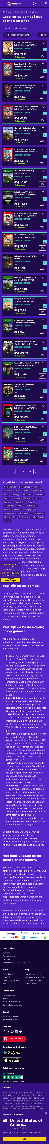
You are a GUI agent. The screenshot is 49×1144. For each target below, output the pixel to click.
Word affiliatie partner (11, 1002)
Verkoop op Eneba (10, 1016)
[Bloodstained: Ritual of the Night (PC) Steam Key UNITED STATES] (24, 92)
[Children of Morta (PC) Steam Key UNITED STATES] (24, 434)
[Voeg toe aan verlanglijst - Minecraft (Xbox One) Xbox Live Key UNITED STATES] (43, 278)
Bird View (23, 517)
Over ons (6, 953)
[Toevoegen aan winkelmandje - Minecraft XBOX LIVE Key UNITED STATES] (42, 183)
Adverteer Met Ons (10, 1020)
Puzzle (37, 498)
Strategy (15, 495)
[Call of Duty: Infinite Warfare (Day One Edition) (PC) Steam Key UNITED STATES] (24, 348)
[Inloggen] (46, 3)
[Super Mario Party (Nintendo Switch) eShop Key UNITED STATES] (24, 220)
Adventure (38, 491)
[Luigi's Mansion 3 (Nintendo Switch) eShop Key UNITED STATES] (24, 412)
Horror (7, 521)
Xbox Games (10, 487)
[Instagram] (12, 1031)
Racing (7, 498)
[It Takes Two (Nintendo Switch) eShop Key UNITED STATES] (24, 49)
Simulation (27, 495)
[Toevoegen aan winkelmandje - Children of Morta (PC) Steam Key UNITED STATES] (42, 440)
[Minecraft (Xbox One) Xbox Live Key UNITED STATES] (24, 284)
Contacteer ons (9, 956)
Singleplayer (30, 510)
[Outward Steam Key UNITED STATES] (24, 263)
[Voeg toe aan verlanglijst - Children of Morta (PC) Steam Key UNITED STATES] (43, 428)
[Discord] (16, 1031)
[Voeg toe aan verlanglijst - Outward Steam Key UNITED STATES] (43, 257)
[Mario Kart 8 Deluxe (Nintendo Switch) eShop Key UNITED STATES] (24, 114)
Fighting (7, 502)
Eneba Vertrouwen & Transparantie (16, 962)
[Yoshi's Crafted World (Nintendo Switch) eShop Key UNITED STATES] (24, 455)
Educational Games (13, 510)
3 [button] (23, 472)
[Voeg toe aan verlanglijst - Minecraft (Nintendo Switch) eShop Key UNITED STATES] (43, 129)
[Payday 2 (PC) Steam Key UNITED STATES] (24, 391)
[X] (8, 1031)
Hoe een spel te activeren (35, 977)
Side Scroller (10, 517)
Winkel (11, 12)
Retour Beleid (30, 984)
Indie (18, 491)
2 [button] (20, 472)
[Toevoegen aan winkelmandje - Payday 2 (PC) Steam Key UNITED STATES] (42, 397)
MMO (19, 506)
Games (20, 12)
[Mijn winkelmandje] (40, 3)
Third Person (37, 513)
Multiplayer (9, 513)
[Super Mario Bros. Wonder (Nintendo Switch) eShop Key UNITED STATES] (24, 156)
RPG (6, 495)
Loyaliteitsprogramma (11, 980)
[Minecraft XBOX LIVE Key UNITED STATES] (24, 178)
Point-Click (19, 502)
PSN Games (24, 487)
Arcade (31, 502)
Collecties (6, 977)
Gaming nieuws (9, 995)
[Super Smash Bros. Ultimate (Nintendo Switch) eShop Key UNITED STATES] (24, 71)
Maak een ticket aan (33, 980)
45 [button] (30, 472)
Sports (17, 498)
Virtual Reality (37, 517)
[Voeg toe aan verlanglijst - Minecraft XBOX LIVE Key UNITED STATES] (43, 172)
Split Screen (22, 513)
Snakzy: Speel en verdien (12, 1005)
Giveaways (7, 998)
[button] (35, 471)
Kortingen (6, 984)
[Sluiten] (46, 1113)
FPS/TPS (39, 495)
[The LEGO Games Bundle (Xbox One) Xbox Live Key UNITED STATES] (24, 327)
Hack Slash (9, 506)
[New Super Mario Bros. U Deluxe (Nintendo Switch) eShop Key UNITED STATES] (24, 242)
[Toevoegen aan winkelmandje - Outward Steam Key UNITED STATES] (42, 269)
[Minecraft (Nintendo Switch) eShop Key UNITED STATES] (24, 135)
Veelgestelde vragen (33, 974)
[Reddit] (20, 1031)
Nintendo (8, 491)
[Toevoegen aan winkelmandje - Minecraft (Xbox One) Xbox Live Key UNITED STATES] (42, 290)
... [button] (26, 472)
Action (27, 491)
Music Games (32, 506)
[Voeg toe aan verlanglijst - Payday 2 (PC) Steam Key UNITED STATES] (43, 385)
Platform (27, 498)
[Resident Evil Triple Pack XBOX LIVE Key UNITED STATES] (24, 370)
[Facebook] (4, 1031)
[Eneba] (14, 4)
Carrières (6, 959)
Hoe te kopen (8, 974)
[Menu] (3, 3)
